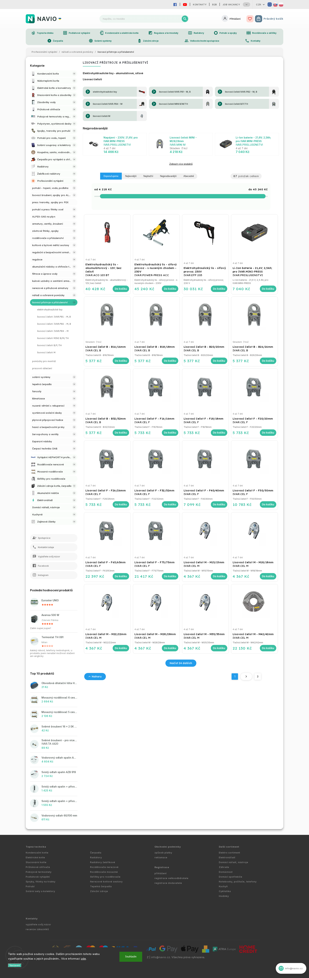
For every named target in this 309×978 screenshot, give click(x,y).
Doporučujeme (111, 176)
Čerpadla (55, 41)
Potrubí (30, 886)
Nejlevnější (131, 176)
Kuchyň (223, 886)
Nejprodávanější (168, 176)
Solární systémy (100, 41)
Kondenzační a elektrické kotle (119, 33)
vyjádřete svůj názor (38, 924)
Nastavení (14, 965)
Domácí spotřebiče (230, 876)
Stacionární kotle (36, 862)
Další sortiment (229, 846)
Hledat (185, 19)
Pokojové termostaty (39, 872)
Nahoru (97, 676)
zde (83, 958)
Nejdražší (148, 176)
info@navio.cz (160, 957)
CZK (258, 4)
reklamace (160, 857)
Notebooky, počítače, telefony (238, 881)
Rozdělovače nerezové (104, 867)
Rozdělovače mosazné (104, 872)
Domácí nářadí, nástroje (233, 862)
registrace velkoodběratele (171, 878)
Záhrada (224, 867)
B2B (214, 4)
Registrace (161, 867)
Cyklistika (225, 891)
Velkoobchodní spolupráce (201, 41)
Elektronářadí (227, 857)
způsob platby (163, 852)
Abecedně (188, 176)
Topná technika (42, 33)
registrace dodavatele (168, 883)
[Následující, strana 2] (246, 676)
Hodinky (224, 896)
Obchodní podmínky (167, 846)
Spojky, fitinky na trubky (40, 881)
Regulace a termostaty (163, 33)
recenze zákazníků (37, 929)
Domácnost (226, 872)
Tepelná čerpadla (101, 886)
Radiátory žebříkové (102, 862)
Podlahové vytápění (76, 33)
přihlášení (160, 873)
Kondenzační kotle (37, 852)
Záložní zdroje (147, 41)
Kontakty (200, 4)
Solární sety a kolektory (40, 891)
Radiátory (196, 33)
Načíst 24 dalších (181, 663)
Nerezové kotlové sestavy (106, 881)
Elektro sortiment (229, 852)
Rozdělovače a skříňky (261, 33)
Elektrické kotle (35, 857)
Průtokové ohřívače (38, 867)
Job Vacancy (231, 4)
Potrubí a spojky (225, 33)
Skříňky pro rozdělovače (105, 876)
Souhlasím (130, 957)
